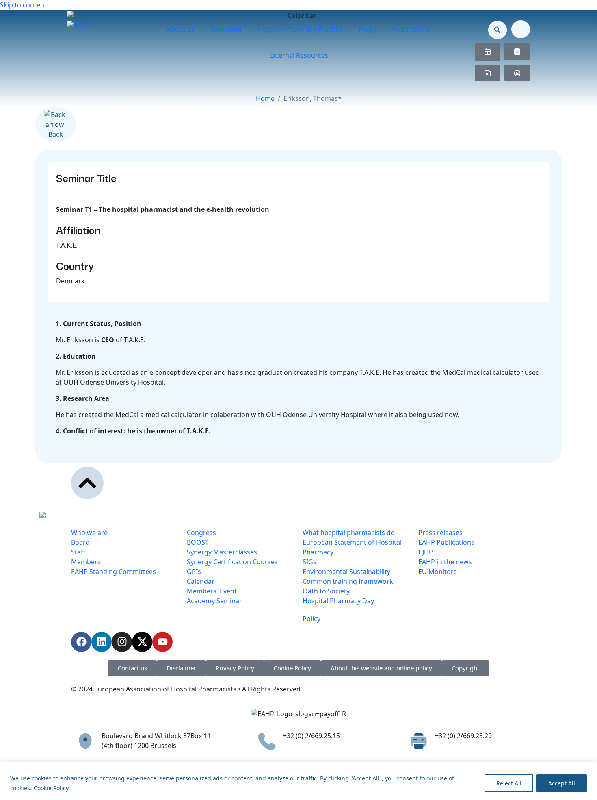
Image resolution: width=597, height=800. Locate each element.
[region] (298, 780)
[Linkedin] (101, 642)
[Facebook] (81, 642)
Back (55, 134)
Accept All (561, 783)
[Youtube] (162, 642)
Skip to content (23, 4)
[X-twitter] (142, 642)
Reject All (508, 783)
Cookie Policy (51, 788)
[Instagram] (122, 642)
